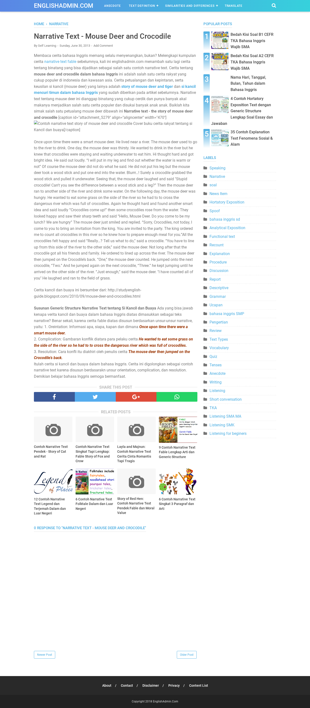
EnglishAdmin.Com (63, 5)
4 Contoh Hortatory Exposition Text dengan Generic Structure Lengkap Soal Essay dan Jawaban (242, 111)
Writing (215, 382)
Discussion (218, 270)
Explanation (219, 253)
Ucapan (216, 305)
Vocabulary (219, 348)
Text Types (218, 339)
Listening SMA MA (225, 416)
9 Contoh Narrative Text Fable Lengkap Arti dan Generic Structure (177, 452)
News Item (218, 193)
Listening (217, 390)
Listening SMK (221, 425)
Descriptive (218, 288)
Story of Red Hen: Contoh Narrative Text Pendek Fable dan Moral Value (136, 506)
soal (213, 185)
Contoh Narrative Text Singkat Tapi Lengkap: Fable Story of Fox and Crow (93, 454)
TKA (213, 408)
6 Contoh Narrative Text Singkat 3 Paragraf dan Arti (177, 504)
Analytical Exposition (227, 228)
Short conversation (225, 399)
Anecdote (112, 6)
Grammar (217, 296)
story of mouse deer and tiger (147, 86)
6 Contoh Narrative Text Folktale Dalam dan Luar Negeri (94, 504)
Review (215, 330)
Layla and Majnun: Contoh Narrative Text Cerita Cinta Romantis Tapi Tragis (134, 454)
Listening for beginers (228, 433)
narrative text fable (60, 61)
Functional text (222, 236)
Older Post (187, 654)
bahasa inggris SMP (226, 313)
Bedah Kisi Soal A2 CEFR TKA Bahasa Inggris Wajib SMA (252, 61)
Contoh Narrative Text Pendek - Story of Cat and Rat (51, 451)
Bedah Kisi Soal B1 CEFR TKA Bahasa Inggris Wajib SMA (252, 40)
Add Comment (103, 45)
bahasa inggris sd (224, 219)
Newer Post (44, 654)
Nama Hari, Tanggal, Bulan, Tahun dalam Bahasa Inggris (248, 83)
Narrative (217, 176)
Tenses (215, 365)
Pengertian (218, 322)
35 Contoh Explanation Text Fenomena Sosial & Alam (252, 138)
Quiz (213, 356)
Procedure (218, 262)
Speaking (217, 168)
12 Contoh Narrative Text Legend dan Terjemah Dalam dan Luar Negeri (50, 506)
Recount (216, 245)
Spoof (214, 211)
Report (215, 279)
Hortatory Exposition (226, 202)
